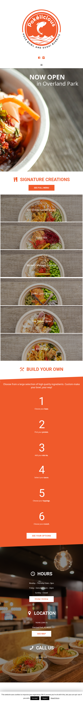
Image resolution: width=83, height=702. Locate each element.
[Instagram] (43, 57)
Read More (55, 698)
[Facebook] (39, 57)
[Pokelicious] (41, 29)
